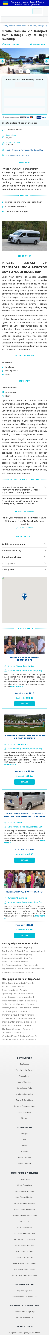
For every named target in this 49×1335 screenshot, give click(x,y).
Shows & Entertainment (24, 1245)
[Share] (28, 71)
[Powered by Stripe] (18, 117)
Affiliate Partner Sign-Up (24, 1311)
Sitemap (24, 1118)
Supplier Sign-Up (24, 1290)
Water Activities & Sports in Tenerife (18, 1000)
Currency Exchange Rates (24, 1106)
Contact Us (24, 1064)
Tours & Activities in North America (17, 972)
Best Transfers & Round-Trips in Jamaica (21, 965)
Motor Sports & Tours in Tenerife (17, 1025)
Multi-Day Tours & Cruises (24, 1269)
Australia (24, 1151)
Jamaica (32, 26)
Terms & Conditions (24, 1100)
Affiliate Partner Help (24, 1318)
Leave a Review (11, 44)
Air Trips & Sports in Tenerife (15, 1011)
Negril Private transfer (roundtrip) (24, 659)
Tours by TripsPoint (8, 26)
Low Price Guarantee (24, 1094)
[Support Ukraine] (5, 3)
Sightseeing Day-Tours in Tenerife (17, 993)
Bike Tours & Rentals (24, 1257)
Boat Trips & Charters (24, 1197)
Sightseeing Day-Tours (24, 1191)
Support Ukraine (37, 2)
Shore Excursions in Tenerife (15, 990)
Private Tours (24, 1179)
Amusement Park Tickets (24, 1239)
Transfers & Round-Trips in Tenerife (18, 1015)
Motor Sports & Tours (24, 1251)
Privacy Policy (24, 1076)
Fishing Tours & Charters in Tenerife (18, 1004)
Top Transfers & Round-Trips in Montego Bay (22, 951)
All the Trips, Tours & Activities (24, 1275)
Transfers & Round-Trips (17, 155)
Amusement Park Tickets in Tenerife (19, 1018)
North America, (13, 150)
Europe (24, 1133)
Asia (24, 1139)
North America (22, 26)
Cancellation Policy (24, 1088)
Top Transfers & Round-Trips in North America (23, 968)
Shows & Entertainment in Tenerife (18, 1022)
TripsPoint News (24, 1112)
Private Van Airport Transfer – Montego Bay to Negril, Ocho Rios (24, 815)
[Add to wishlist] (21, 71)
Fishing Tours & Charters (24, 1209)
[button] (24, 596)
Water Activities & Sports (24, 1203)
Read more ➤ (16, 686)
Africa (24, 1145)
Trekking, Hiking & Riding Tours (24, 1215)
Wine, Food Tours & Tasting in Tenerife (20, 1036)
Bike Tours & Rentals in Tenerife (16, 1029)
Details (24, 704)
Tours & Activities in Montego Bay (17, 947)
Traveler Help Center (24, 1070)
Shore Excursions (24, 1185)
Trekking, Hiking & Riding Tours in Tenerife (21, 1007)
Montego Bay (42, 26)
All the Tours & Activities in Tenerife (18, 983)
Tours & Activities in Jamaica (15, 961)
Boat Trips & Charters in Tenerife (17, 997)
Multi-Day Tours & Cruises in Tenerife (19, 1039)
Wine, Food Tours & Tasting (24, 1263)
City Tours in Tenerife (12, 1032)
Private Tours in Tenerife (13, 986)
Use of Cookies (24, 1082)
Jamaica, (25, 150)
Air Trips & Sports (24, 1227)
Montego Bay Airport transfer (24, 892)
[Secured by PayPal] (41, 117)
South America (24, 1157)
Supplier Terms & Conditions (25, 1297)
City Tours (24, 1221)
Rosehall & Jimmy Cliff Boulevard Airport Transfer (24, 737)
